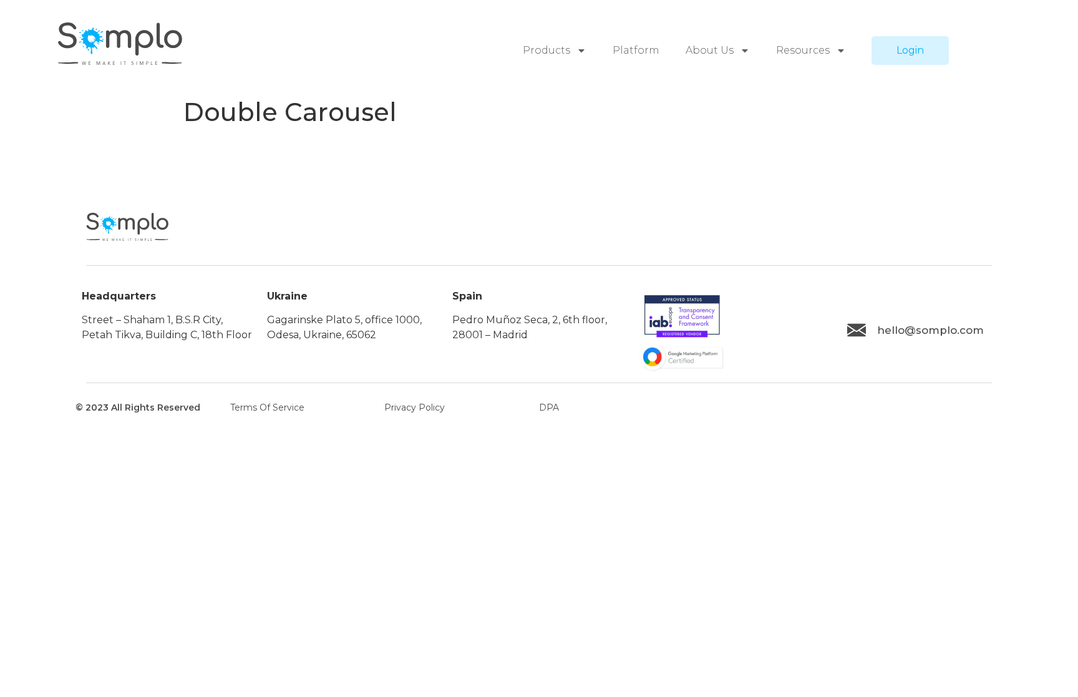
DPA (549, 407)
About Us (710, 50)
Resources (803, 50)
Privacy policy (414, 407)
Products (546, 50)
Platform (636, 50)
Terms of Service (267, 407)
